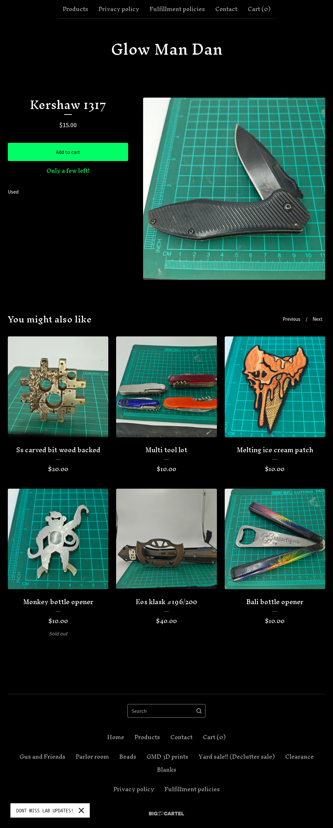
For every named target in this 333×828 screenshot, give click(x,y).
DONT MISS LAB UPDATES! (44, 810)
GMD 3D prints (167, 756)
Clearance (299, 756)
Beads (127, 756)
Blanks (166, 769)
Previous (291, 319)
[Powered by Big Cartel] (166, 813)
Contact (226, 9)
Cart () (259, 9)
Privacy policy (119, 9)
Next (318, 319)
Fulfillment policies (177, 9)
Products (75, 9)
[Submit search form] (199, 711)
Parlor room (92, 756)
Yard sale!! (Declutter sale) (237, 756)
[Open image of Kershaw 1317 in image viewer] (234, 189)
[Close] (81, 810)
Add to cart (68, 152)
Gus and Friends (42, 756)
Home (115, 737)
